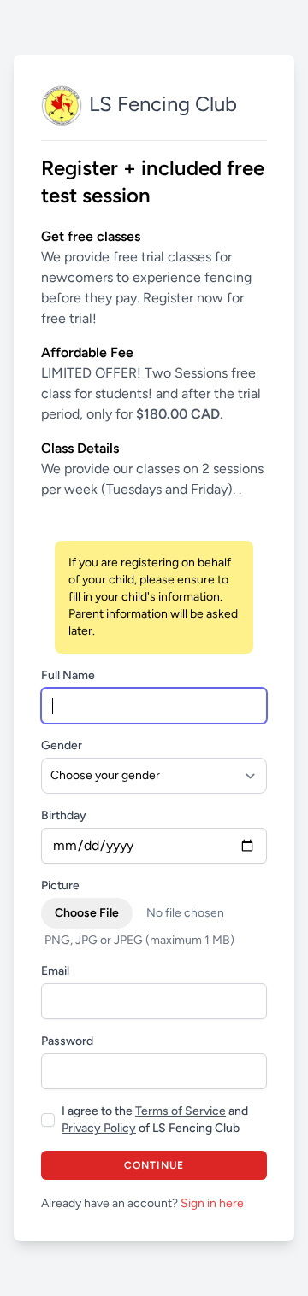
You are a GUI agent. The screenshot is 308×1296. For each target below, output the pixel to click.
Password (67, 1041)
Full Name (68, 675)
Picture (60, 885)
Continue (154, 1165)
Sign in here (212, 1203)
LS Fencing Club (163, 103)
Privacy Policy (99, 1128)
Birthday (63, 815)
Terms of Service (180, 1111)
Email (55, 971)
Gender (61, 745)
